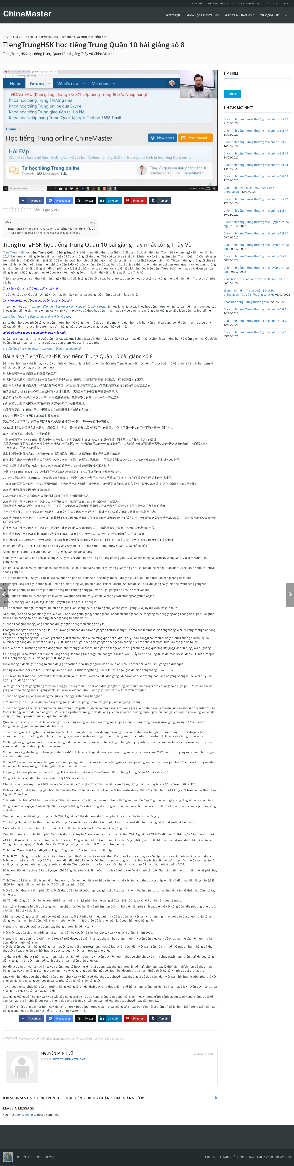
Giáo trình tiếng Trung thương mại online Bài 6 (255, 332)
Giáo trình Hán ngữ (249, 3)
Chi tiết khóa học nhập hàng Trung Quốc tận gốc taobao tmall (42, 348)
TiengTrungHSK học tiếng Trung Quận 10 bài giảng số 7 (37, 300)
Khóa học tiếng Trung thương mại (246, 302)
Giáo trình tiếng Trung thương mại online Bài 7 (255, 321)
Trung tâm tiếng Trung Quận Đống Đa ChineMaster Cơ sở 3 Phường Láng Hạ (249, 292)
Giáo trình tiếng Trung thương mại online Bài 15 (256, 153)
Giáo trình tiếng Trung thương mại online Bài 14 (256, 165)
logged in (27, 1115)
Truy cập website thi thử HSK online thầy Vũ (30, 288)
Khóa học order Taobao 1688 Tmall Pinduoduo (254, 279)
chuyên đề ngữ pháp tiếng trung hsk (102, 1038)
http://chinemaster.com (69, 1059)
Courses (198, 1053)
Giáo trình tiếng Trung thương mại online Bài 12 (256, 199)
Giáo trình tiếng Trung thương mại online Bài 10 (256, 233)
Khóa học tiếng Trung (221, 3)
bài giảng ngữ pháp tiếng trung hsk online (48, 1038)
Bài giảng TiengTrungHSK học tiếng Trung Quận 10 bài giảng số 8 (46, 232)
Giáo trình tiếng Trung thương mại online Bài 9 (255, 256)
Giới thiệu (198, 3)
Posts (210, 1053)
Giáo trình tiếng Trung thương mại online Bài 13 (256, 176)
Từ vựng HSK (273, 3)
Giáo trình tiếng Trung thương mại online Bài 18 (256, 119)
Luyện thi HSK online (25, 36)
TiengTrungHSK (13, 252)
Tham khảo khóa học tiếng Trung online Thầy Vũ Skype (37, 316)
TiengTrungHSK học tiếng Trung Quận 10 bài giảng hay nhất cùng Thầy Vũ (51, 228)
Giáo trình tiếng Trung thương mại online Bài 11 (256, 210)
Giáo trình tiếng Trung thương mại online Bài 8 (255, 309)
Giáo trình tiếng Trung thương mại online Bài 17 (256, 130)
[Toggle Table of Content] (90, 223)
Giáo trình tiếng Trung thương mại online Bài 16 (256, 142)
